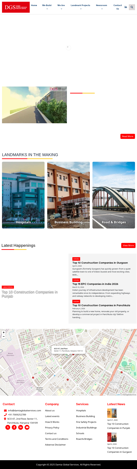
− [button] (4, 336)
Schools (80, 433)
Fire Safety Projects (86, 421)
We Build (46, 5)
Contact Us (117, 7)
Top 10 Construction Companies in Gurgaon (100, 262)
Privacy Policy (52, 427)
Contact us (50, 433)
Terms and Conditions (56, 438)
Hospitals (81, 410)
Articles (76, 259)
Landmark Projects (80, 5)
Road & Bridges (84, 438)
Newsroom (101, 5)
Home (34, 5)
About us (50, 410)
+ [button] (4, 332)
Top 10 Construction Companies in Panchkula (101, 305)
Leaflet (118, 395)
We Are (61, 5)
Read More (127, 136)
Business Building (85, 416)
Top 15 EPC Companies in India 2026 (95, 283)
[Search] (132, 7)
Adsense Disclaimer (55, 444)
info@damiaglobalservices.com (24, 410)
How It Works (52, 421)
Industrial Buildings (86, 427)
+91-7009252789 (17, 414)
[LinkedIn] (126, 7)
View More (128, 245)
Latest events (52, 416)
